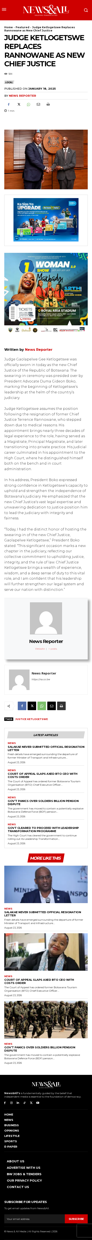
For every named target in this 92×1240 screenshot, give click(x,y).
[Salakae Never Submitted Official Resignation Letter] (46, 884)
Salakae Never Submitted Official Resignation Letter (46, 748)
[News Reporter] (19, 680)
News (12, 743)
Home (8, 27)
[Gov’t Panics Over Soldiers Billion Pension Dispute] (46, 1020)
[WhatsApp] (28, 104)
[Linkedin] (18, 1103)
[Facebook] (8, 104)
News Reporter (22, 95)
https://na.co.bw (41, 679)
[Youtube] (38, 1103)
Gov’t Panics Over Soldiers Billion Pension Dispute (43, 802)
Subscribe (76, 1219)
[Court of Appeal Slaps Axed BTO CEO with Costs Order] (46, 952)
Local (9, 82)
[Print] (48, 104)
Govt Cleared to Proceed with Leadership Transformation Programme (43, 829)
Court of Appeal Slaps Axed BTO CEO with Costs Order (42, 775)
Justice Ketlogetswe (31, 719)
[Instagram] (11, 1103)
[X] (18, 104)
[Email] (38, 104)
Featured (22, 27)
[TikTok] (24, 1103)
